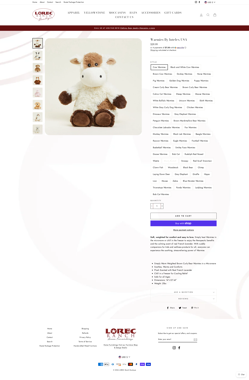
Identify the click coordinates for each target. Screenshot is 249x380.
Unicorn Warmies (187, 100)
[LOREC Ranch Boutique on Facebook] (179, 347)
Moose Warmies (202, 94)
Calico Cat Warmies (162, 94)
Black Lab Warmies (182, 134)
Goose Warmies (160, 154)
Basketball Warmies (162, 147)
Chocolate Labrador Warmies (166, 127)
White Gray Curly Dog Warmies (167, 107)
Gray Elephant (181, 174)
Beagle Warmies (203, 134)
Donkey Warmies (184, 73)
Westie (156, 160)
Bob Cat (176, 154)
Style (153, 62)
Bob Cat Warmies (161, 194)
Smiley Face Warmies (185, 147)
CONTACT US (124, 17)
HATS (133, 13)
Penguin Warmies (161, 120)
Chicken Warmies (195, 107)
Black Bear (188, 167)
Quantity (155, 200)
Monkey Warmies (160, 134)
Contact (50, 2)
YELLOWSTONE (94, 13)
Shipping (154, 50)
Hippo (207, 174)
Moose (165, 180)
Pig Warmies (158, 80)
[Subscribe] (195, 339)
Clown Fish (158, 167)
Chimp (201, 167)
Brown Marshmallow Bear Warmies (189, 120)
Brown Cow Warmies (162, 73)
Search (58, 2)
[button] (183, 47)
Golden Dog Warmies (179, 80)
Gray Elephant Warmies (185, 114)
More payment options (183, 229)
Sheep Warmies (183, 94)
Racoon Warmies (160, 140)
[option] (124, 28)
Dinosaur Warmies (161, 114)
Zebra (175, 180)
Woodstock (173, 167)
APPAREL (73, 13)
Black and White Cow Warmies (185, 67)
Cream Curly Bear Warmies (165, 87)
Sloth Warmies (206, 100)
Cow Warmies (159, 67)
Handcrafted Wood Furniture (85, 346)
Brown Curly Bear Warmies (195, 87)
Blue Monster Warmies (193, 180)
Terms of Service (85, 341)
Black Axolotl (170, 160)
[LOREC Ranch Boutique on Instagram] (174, 347)
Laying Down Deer (161, 174)
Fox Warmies (190, 127)
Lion (155, 180)
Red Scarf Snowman (202, 160)
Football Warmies (200, 140)
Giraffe (196, 174)
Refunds (85, 333)
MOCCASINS (117, 13)
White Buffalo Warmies (163, 100)
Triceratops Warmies (162, 187)
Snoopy (184, 160)
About (42, 2)
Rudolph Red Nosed (194, 154)
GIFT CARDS (173, 13)
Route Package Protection (74, 2)
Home (34, 2)
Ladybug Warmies (203, 187)
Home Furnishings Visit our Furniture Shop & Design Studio (121, 346)
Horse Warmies (204, 73)
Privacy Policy (85, 337)
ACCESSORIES (151, 13)
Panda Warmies (183, 187)
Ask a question (183, 292)
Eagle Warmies (180, 140)
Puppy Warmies (201, 80)
